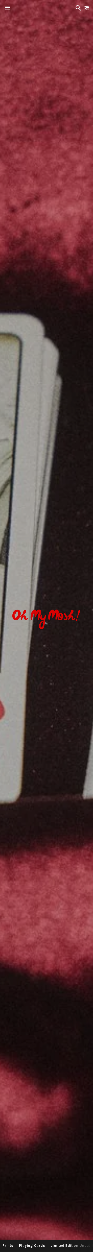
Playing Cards (32, 1245)
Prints (7, 1245)
